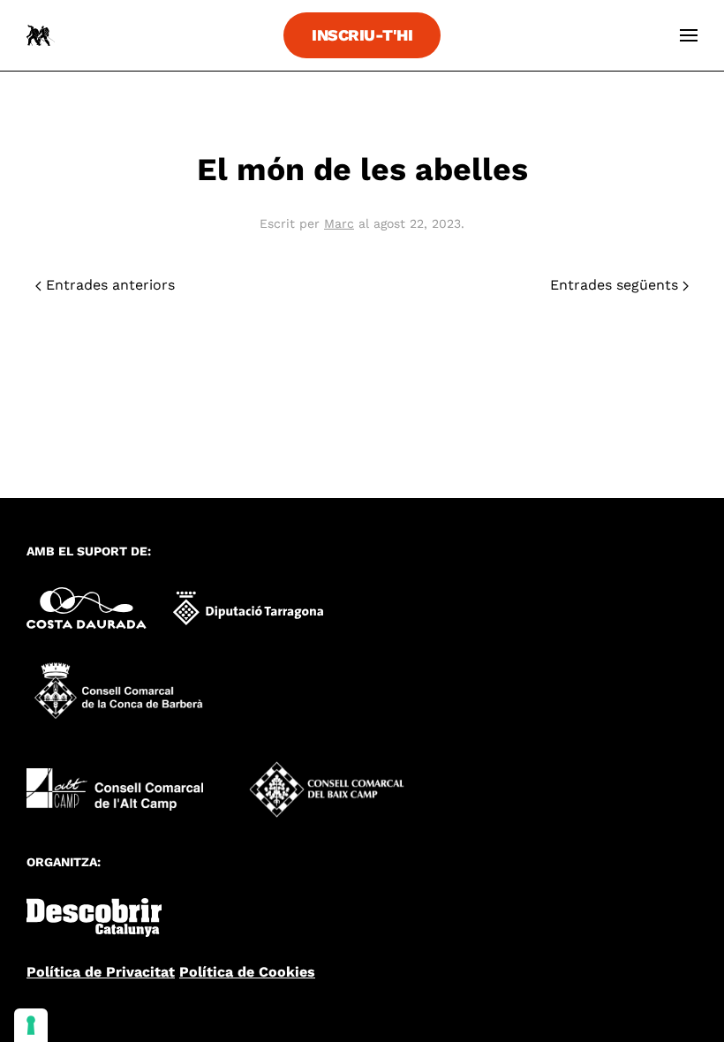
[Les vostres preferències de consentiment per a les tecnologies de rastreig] (31, 1025)
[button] (689, 35)
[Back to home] (40, 35)
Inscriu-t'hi (362, 35)
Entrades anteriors (108, 284)
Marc (339, 223)
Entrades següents (616, 284)
